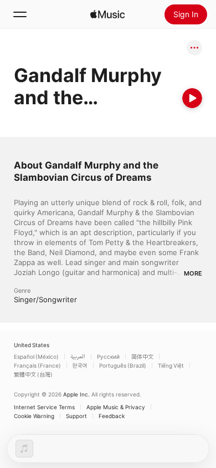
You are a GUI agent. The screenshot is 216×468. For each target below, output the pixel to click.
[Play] (192, 98)
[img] (107, 14)
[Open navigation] (20, 14)
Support (76, 416)
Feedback (112, 416)
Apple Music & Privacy (115, 407)
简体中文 (142, 356)
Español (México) (36, 356)
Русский (108, 356)
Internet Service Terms (44, 407)
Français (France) (37, 365)
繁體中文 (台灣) (33, 374)
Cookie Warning (34, 416)
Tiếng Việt (171, 365)
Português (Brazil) (122, 365)
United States (31, 345)
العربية (77, 356)
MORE (193, 273)
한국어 (80, 365)
